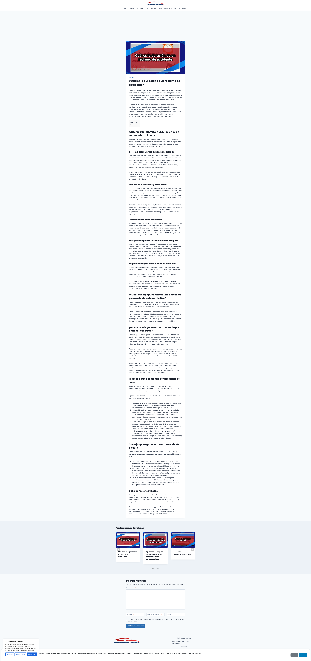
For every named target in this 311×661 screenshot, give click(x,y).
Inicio (126, 8)
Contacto (184, 647)
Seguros (131, 77)
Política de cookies (184, 638)
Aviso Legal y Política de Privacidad (180, 642)
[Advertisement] (155, 22)
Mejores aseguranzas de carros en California (127, 554)
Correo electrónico (154, 615)
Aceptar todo (31, 654)
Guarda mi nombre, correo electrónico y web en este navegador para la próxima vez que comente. (156, 620)
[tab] (152, 568)
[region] (21, 648)
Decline (294, 655)
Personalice (10, 654)
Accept (303, 655)
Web (169, 615)
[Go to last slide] (118, 549)
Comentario (131, 588)
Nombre (130, 615)
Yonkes (184, 8)
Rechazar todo (20, 654)
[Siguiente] (192, 549)
